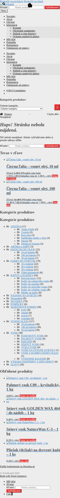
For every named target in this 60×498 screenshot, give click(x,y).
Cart (9, 494)
